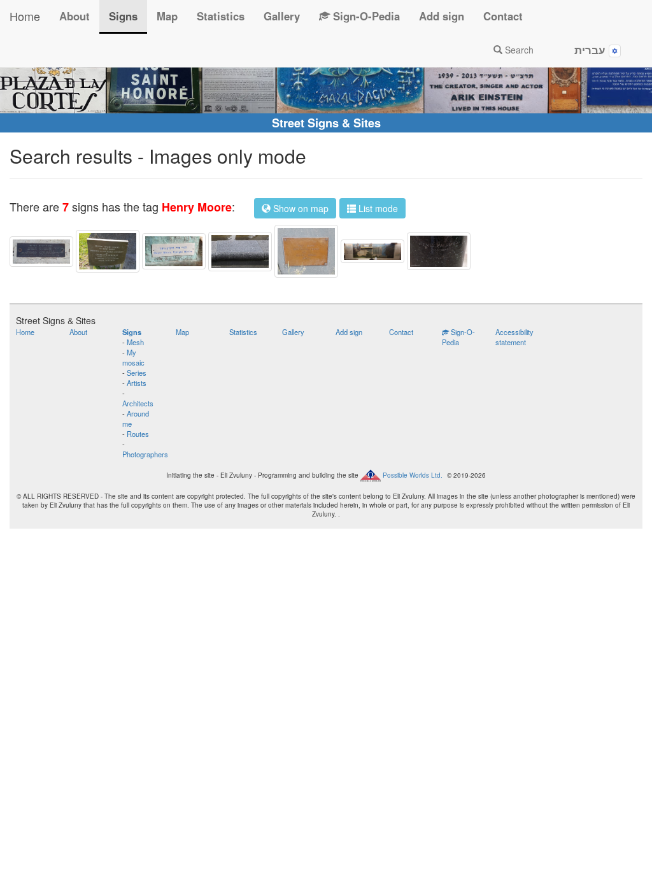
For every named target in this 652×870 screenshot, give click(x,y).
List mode (377, 208)
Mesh (135, 342)
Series (136, 372)
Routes (138, 434)
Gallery (282, 16)
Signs (123, 16)
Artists (136, 383)
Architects (137, 403)
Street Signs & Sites (326, 123)
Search (518, 49)
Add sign (441, 16)
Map (167, 16)
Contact (503, 16)
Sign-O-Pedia (365, 16)
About (74, 16)
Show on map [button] (300, 208)
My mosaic (133, 357)
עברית (591, 49)
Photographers (145, 454)
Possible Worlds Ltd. (413, 475)
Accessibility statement (514, 337)
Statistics (220, 16)
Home (25, 16)
